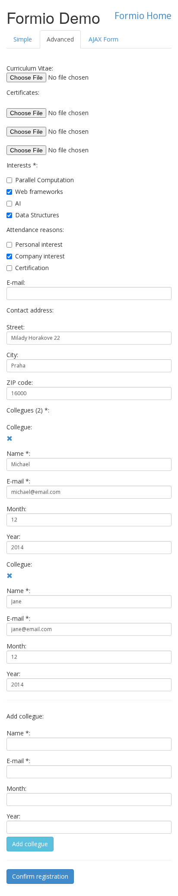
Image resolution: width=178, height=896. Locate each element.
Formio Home (143, 16)
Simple (22, 39)
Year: (13, 536)
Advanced (60, 39)
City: (12, 355)
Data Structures (37, 215)
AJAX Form (103, 39)
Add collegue (30, 844)
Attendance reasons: (35, 230)
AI (18, 203)
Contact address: (30, 310)
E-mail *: (18, 481)
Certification (32, 268)
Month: (16, 509)
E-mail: (15, 282)
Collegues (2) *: (27, 410)
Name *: (18, 453)
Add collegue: (25, 716)
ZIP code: (19, 382)
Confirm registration (40, 876)
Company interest (40, 256)
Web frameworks (39, 191)
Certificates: (22, 92)
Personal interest (39, 244)
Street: (15, 327)
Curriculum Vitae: (29, 68)
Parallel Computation (44, 180)
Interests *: (22, 165)
